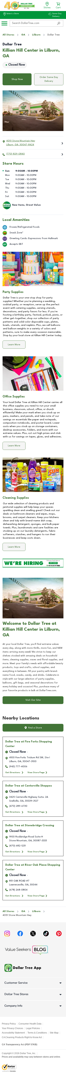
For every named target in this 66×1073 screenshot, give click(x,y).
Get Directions (12, 772)
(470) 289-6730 (18, 806)
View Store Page (36, 772)
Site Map (54, 1032)
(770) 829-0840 (15, 154)
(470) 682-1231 (17, 846)
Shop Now (17, 79)
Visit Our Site (33, 700)
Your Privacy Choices (12, 1028)
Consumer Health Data (30, 1023)
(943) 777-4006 (18, 766)
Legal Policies (33, 1028)
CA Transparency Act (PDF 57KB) (19, 1044)
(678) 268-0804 (18, 890)
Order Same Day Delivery (49, 79)
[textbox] (33, 667)
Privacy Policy (9, 1023)
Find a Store (35, 728)
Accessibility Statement (13, 1032)
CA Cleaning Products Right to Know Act (22, 1037)
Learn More (14, 344)
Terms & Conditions (37, 1032)
